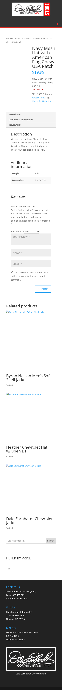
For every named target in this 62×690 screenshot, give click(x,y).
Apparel (16, 38)
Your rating (17, 231)
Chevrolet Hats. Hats (42, 101)
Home (9, 38)
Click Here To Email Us (17, 598)
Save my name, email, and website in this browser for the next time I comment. (30, 276)
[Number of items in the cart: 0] (8, 568)
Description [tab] (15, 114)
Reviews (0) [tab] (15, 124)
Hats (43, 97)
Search (50, 540)
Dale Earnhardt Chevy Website (31, 673)
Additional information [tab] (21, 119)
